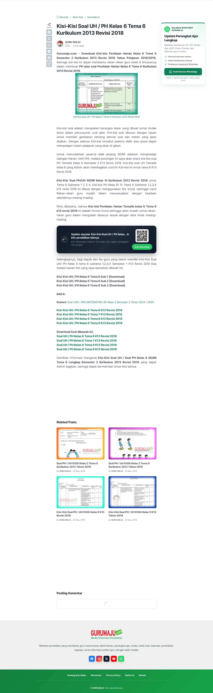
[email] (49, 64)
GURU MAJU (98, 688)
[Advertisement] (106, 394)
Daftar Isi (129, 675)
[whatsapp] (49, 45)
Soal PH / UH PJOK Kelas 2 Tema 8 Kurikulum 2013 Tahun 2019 (77, 465)
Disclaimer (96, 675)
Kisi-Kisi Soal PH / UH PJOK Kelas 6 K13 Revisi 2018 (80, 513)
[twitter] (49, 38)
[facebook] (49, 32)
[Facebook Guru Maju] (92, 659)
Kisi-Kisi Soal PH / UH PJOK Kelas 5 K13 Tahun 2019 (132, 513)
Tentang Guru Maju (76, 675)
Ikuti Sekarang (142, 247)
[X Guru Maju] (106, 659)
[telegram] (49, 51)
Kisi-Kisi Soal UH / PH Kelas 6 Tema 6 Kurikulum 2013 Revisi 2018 (106, 117)
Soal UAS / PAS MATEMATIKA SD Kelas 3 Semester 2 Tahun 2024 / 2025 (111, 302)
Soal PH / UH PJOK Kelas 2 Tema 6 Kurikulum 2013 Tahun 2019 (129, 465)
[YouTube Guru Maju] (114, 659)
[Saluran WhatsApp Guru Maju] (121, 659)
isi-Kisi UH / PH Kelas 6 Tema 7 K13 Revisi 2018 (90, 314)
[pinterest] (49, 58)
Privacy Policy (113, 675)
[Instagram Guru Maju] (99, 659)
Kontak (142, 675)
